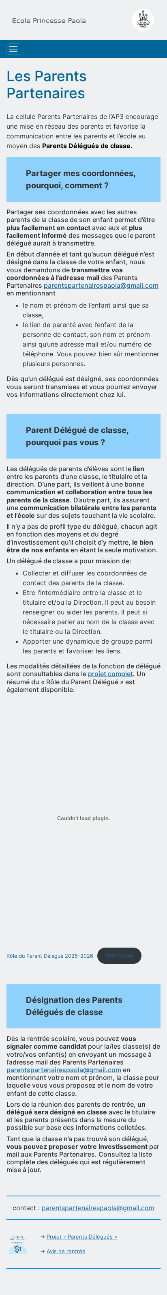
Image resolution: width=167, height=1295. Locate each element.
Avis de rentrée (66, 1251)
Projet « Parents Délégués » (82, 1236)
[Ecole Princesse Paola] (80, 20)
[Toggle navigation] (13, 49)
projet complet (110, 674)
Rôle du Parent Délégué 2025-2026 (49, 955)
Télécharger (119, 955)
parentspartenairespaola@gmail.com (101, 285)
